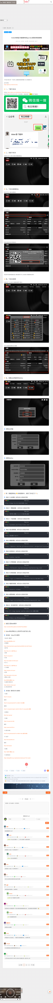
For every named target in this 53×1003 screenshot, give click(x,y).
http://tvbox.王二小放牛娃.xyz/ (10, 665)
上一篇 (5, 792)
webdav (12, 770)
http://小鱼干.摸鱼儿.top (9, 751)
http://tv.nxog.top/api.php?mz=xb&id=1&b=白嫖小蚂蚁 (15, 733)
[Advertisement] (26, 9)
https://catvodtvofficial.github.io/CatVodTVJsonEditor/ (15, 626)
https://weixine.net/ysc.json (10, 685)
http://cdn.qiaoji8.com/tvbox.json (11, 660)
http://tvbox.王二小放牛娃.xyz (10, 651)
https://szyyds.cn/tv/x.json (9, 670)
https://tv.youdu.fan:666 (9, 721)
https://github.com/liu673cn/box (11, 84)
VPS (10, 32)
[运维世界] (26, 2)
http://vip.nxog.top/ (8, 715)
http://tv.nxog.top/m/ (8, 655)
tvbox (18, 770)
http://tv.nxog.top (7, 696)
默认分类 (9, 28)
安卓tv (24, 770)
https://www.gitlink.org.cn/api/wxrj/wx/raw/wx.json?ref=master (17, 758)
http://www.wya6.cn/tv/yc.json (10, 675)
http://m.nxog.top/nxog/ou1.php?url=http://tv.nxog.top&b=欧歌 (17, 709)
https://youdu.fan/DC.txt (9, 727)
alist (7, 770)
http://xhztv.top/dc (8, 745)
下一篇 (48, 792)
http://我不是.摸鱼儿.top (9, 680)
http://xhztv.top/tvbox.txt (9, 739)
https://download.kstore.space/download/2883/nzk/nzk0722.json (18, 646)
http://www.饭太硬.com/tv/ (9, 641)
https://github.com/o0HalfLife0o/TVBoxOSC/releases (19, 92)
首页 (5, 28)
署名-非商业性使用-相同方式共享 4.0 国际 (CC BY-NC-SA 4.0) (28, 781)
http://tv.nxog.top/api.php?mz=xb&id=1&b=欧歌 (14, 703)
